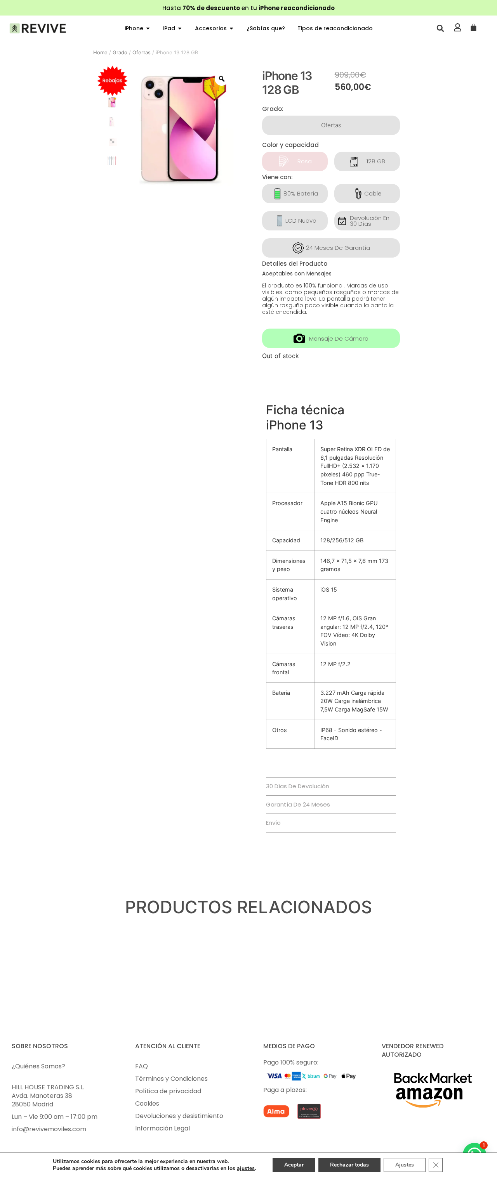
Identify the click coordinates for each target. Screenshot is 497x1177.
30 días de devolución (297, 786)
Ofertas (141, 52)
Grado (120, 52)
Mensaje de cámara (338, 338)
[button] (148, 28)
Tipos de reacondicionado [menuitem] (335, 28)
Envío (273, 823)
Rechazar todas (349, 1164)
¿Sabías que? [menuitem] (266, 28)
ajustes (246, 1168)
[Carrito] (473, 28)
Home (100, 52)
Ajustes (404, 1164)
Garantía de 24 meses (298, 804)
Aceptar (294, 1164)
